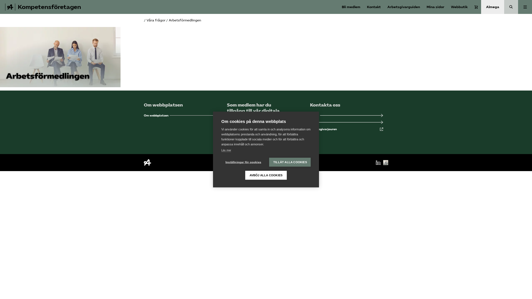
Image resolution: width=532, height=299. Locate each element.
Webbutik (459, 7)
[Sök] (511, 7)
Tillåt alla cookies (290, 162)
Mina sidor (435, 7)
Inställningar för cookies (243, 162)
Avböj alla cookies (266, 175)
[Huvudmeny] (525, 7)
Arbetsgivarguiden (403, 7)
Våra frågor (156, 20)
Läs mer (226, 150)
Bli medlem (351, 7)
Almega (492, 7)
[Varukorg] (476, 7)
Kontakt (374, 7)
